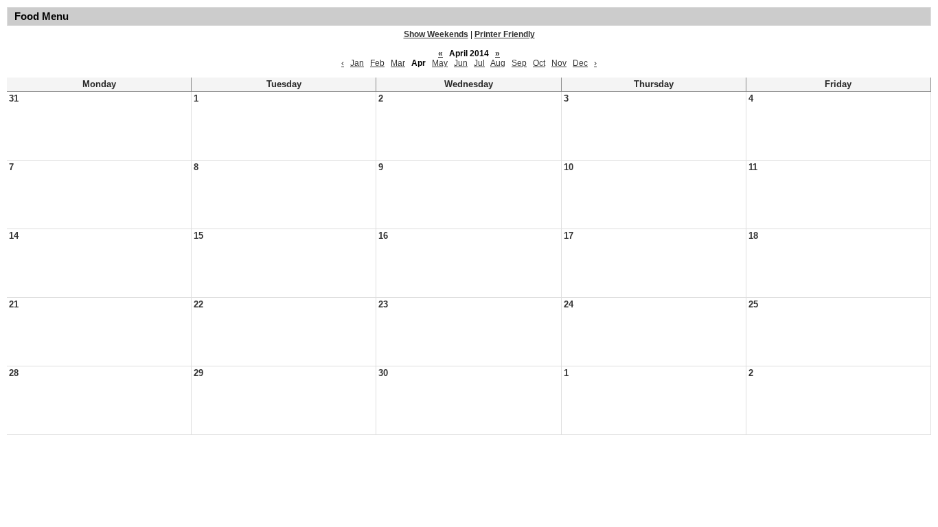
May (440, 63)
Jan (357, 63)
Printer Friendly (504, 34)
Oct (539, 63)
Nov (559, 63)
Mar (398, 63)
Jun (461, 63)
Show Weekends (436, 34)
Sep (519, 63)
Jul (479, 63)
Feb (377, 63)
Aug (497, 63)
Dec (580, 63)
